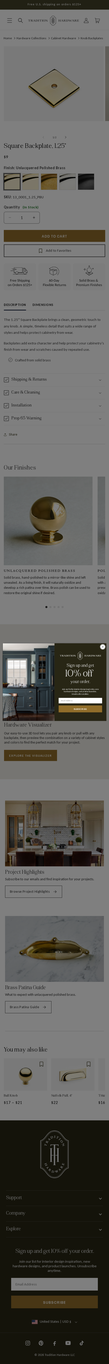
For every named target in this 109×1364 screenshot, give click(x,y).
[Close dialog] (102, 646)
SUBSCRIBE (80, 708)
